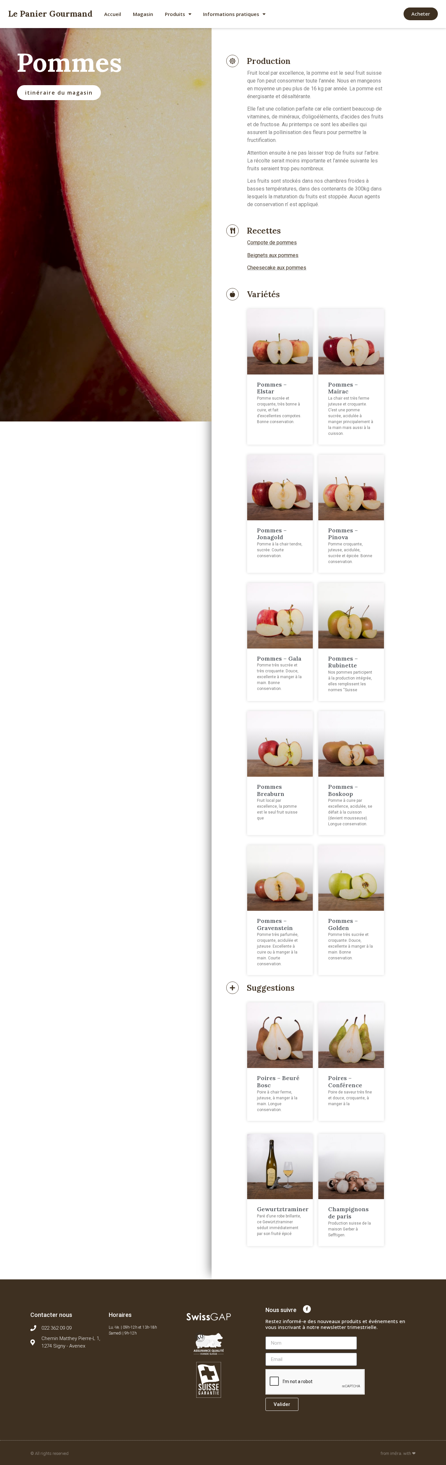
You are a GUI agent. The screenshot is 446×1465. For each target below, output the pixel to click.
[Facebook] (307, 1309)
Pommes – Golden (343, 924)
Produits (175, 14)
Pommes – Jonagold (272, 533)
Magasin (143, 14)
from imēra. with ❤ (398, 1453)
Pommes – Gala (279, 658)
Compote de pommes (272, 242)
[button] (421, 14)
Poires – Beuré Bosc (278, 1081)
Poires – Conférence (345, 1081)
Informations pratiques (231, 14)
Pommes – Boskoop (343, 790)
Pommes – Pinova (343, 533)
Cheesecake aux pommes (276, 268)
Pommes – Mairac (343, 388)
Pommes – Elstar (272, 388)
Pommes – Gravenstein (275, 924)
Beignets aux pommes (272, 255)
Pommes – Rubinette (343, 662)
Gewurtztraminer (283, 1209)
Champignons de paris (348, 1212)
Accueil (112, 14)
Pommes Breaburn (270, 790)
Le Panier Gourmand (50, 13)
